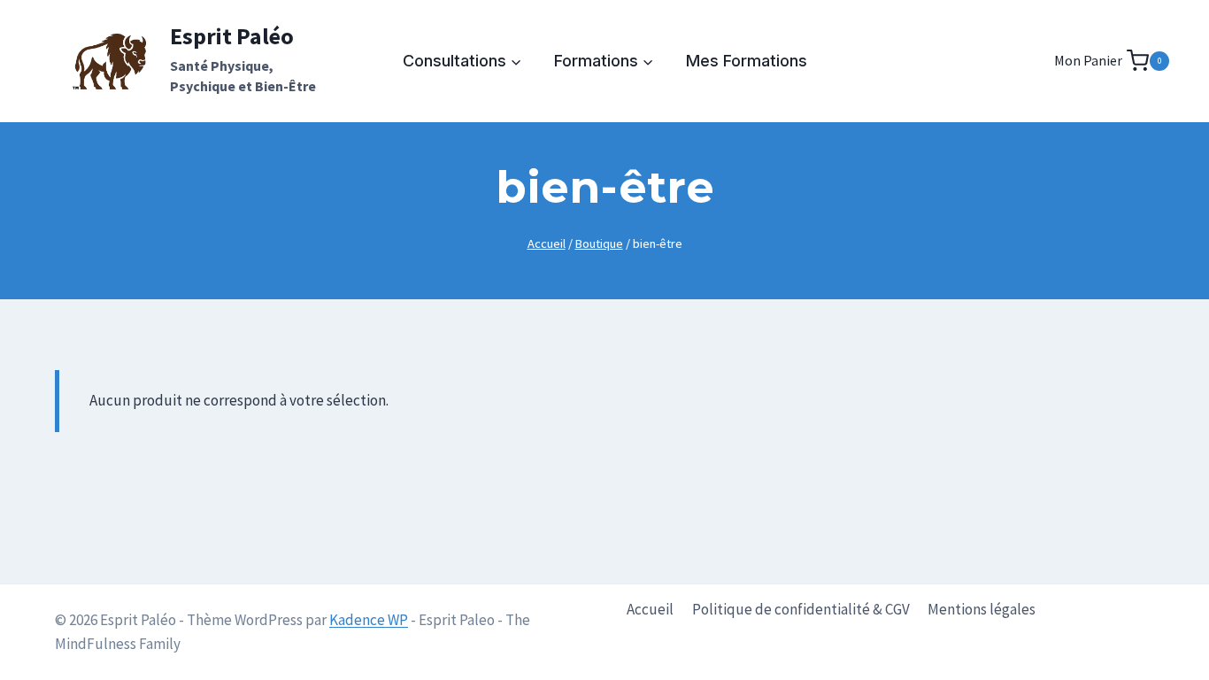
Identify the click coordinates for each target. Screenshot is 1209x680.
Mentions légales (982, 609)
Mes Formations (746, 60)
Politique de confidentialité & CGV (801, 609)
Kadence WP (368, 620)
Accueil (650, 609)
